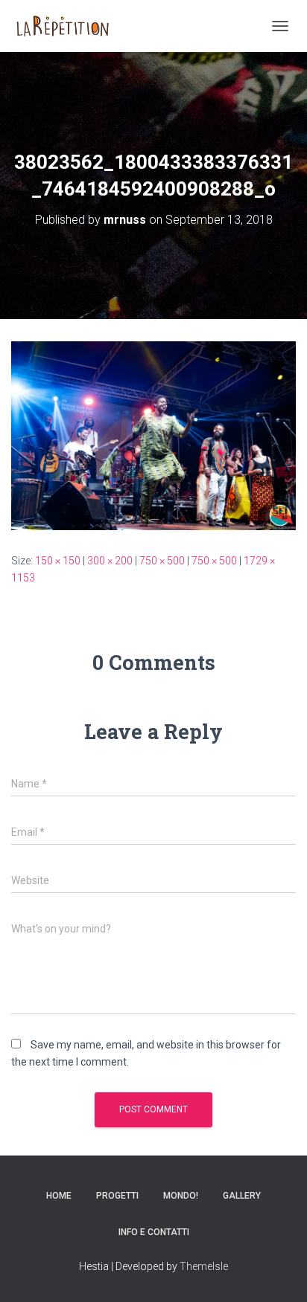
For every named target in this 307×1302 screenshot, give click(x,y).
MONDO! (180, 1195)
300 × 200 (110, 561)
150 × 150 (57, 561)
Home (59, 1195)
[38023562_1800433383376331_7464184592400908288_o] (153, 435)
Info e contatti (153, 1232)
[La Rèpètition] (67, 26)
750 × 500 (162, 561)
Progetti (117, 1195)
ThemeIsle (204, 1266)
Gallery (242, 1195)
